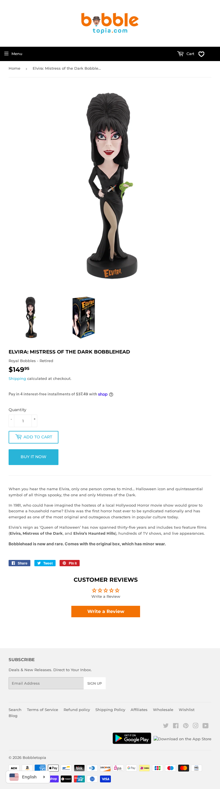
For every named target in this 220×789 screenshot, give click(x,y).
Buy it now (33, 456)
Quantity (17, 409)
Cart (189, 53)
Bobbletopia (34, 757)
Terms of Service (42, 709)
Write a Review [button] (105, 611)
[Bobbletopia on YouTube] (206, 726)
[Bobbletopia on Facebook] (176, 726)
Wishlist (187, 709)
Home (14, 68)
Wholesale (163, 709)
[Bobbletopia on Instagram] (196, 726)
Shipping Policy (110, 709)
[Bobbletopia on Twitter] (166, 726)
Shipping (17, 378)
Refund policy (77, 709)
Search (15, 709)
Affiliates (139, 709)
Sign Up (94, 683)
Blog (13, 715)
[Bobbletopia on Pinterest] (186, 726)
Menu (16, 53)
